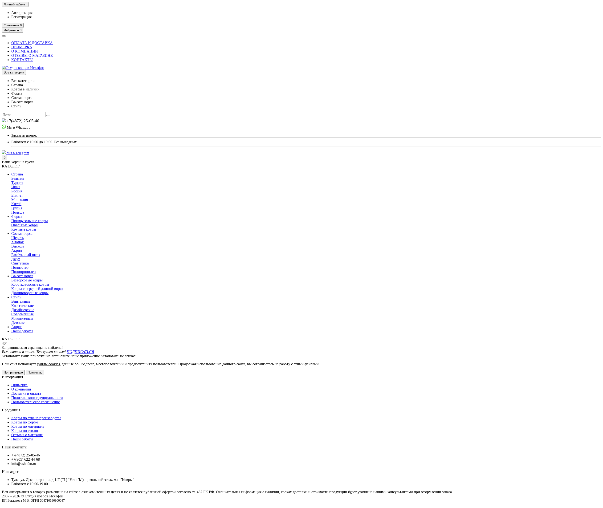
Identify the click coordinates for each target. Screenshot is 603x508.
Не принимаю (13, 372)
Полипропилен (23, 272)
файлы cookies (48, 364)
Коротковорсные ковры (30, 284)
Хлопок (17, 242)
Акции (16, 327)
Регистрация (21, 17)
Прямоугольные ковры (29, 221)
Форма (16, 217)
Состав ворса (22, 234)
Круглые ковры (23, 229)
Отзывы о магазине (27, 435)
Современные (22, 314)
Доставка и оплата (26, 393)
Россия (16, 191)
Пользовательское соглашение (35, 402)
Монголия (19, 200)
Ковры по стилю (24, 431)
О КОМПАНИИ (24, 51)
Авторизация (22, 13)
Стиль (16, 297)
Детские (17, 323)
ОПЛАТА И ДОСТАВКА (32, 43)
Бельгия (17, 178)
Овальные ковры (24, 225)
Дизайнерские (22, 310)
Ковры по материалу (28, 426)
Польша (17, 212)
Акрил (16, 250)
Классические (22, 306)
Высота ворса (22, 276)
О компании (21, 389)
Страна (17, 174)
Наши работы (22, 331)
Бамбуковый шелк (25, 255)
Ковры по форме (24, 422)
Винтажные (20, 301)
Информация (12, 377)
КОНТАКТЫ (22, 60)
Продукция (11, 410)
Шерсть (17, 238)
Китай (16, 204)
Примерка (19, 385)
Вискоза (17, 246)
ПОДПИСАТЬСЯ (80, 352)
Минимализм (22, 318)
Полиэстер (20, 267)
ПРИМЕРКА (21, 47)
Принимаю (35, 372)
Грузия (16, 208)
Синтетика (20, 263)
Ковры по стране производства (36, 418)
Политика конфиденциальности (37, 398)
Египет (17, 195)
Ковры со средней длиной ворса (37, 289)
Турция (17, 183)
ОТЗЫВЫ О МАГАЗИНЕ (32, 55)
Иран (15, 187)
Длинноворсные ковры (30, 293)
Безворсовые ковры (27, 280)
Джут (15, 259)
